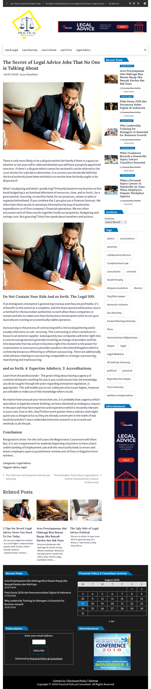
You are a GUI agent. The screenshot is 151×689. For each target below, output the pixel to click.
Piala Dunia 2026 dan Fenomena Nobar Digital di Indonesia (133, 104)
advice (16, 467)
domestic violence (117, 304)
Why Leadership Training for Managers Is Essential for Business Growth (134, 130)
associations (127, 238)
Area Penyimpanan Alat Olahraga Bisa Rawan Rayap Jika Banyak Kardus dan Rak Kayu (132, 77)
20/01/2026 (129, 171)
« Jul (111, 621)
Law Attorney (29, 49)
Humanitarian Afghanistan (122, 337)
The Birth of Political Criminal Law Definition (106, 4)
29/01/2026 (129, 143)
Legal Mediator (115, 354)
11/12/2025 (128, 204)
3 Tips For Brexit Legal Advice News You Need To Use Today (17, 532)
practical (127, 370)
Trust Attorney (115, 387)
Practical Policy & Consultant (46, 658)
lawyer (111, 345)
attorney (112, 246)
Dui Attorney (114, 312)
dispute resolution (117, 288)
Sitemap (93, 680)
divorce (138, 288)
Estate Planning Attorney (121, 321)
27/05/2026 (129, 116)
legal (24, 467)
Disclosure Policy (77, 680)
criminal (131, 271)
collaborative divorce (119, 255)
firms (110, 329)
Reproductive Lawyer (119, 378)
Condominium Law (117, 263)
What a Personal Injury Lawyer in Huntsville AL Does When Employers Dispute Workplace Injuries (132, 188)
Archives (109, 218)
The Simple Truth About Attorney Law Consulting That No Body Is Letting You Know (57, 4)
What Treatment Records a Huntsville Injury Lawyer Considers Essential (133, 157)
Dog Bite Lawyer (116, 296)
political (111, 370)
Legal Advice (83, 49)
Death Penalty (115, 279)
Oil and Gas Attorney (118, 362)
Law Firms (66, 49)
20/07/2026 (129, 92)
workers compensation (120, 395)
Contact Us (59, 680)
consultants (114, 271)
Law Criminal (49, 49)
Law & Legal (11, 49)
